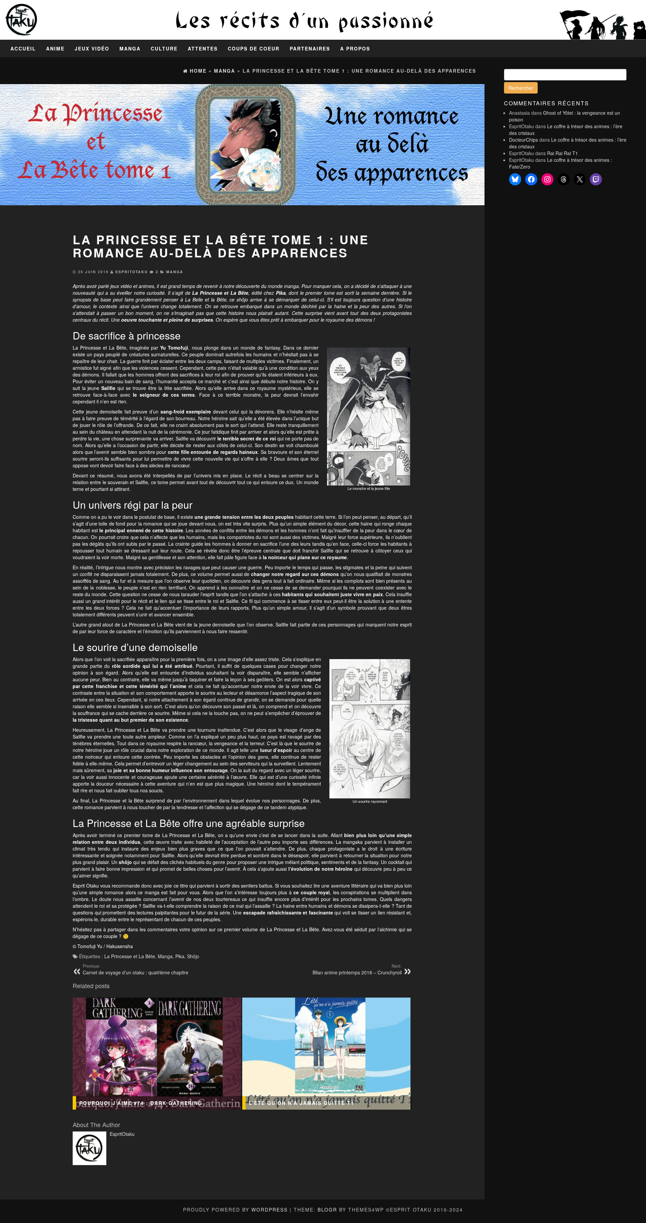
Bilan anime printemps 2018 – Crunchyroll (357, 969)
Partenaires (310, 48)
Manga (130, 48)
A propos (355, 48)
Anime (55, 48)
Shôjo (193, 956)
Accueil (23, 48)
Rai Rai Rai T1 (562, 153)
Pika (179, 956)
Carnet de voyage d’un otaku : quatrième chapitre (135, 969)
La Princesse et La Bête (129, 956)
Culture (164, 48)
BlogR (327, 1209)
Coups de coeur (254, 48)
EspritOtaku (131, 271)
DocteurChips (523, 139)
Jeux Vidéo (92, 48)
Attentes (203, 48)
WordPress (269, 1209)
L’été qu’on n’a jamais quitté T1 (301, 1103)
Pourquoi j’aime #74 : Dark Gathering (141, 1103)
